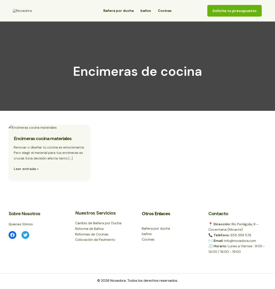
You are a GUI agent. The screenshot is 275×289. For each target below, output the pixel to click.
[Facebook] (12, 235)
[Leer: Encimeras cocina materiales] (33, 127)
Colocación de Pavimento (95, 239)
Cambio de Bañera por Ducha (98, 223)
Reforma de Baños (89, 228)
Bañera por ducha (118, 10)
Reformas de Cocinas (91, 234)
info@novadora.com (240, 240)
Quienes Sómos (21, 224)
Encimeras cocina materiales (43, 138)
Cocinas (165, 10)
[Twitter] (25, 235)
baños (146, 10)
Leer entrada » (26, 168)
